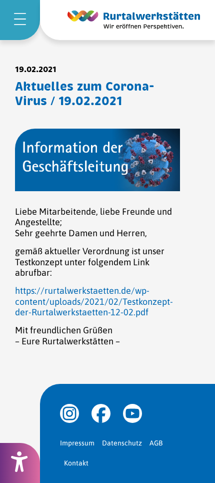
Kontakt (76, 463)
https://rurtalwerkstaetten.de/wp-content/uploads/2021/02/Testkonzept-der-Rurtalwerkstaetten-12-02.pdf (94, 301)
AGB (156, 443)
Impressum (77, 443)
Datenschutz (122, 443)
